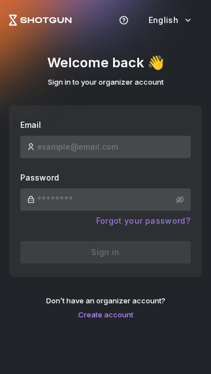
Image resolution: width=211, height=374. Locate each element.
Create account (105, 314)
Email (30, 125)
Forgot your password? (143, 220)
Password (39, 177)
